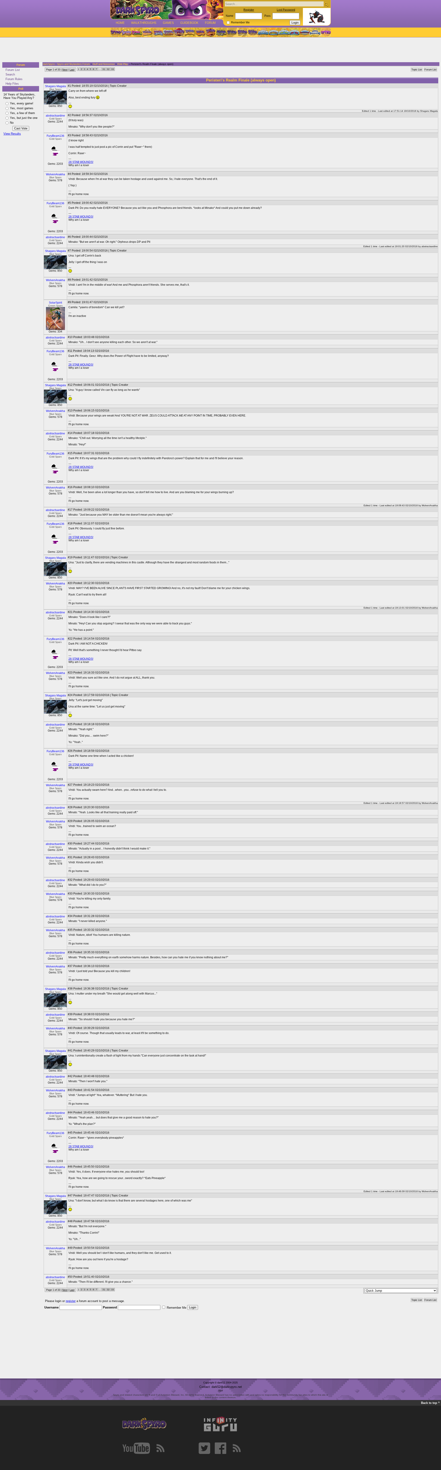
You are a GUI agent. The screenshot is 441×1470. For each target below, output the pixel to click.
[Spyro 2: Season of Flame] (168, 32)
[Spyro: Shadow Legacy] (221, 32)
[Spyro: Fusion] (200, 32)
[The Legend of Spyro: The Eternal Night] (242, 32)
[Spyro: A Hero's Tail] (210, 32)
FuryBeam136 (55, 135)
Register (248, 9)
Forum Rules (14, 79)
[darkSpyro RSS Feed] (160, 1448)
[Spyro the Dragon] (126, 32)
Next (65, 69)
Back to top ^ (430, 1403)
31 (103, 69)
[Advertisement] (219, 50)
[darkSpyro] (144, 1424)
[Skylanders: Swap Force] (284, 32)
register (71, 1301)
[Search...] (326, 4)
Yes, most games (21, 108)
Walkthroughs (143, 23)
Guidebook (189, 23)
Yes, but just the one (23, 118)
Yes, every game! (21, 103)
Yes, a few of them (22, 113)
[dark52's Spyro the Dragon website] (166, 9)
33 (112, 69)
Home (120, 23)
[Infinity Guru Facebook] (220, 1448)
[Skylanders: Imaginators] (315, 32)
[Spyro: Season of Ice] (158, 32)
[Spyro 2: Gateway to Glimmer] (136, 32)
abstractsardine (55, 115)
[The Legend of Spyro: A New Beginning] (231, 32)
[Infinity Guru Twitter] (204, 1448)
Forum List (13, 70)
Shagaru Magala (55, 86)
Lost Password (286, 9)
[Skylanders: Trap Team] (294, 32)
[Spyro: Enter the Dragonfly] (179, 32)
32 (108, 69)
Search (10, 74)
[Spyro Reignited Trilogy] (115, 32)
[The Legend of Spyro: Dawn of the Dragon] (253, 32)
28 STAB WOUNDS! (80, 162)
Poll (20, 88)
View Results (12, 133)
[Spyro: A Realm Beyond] (325, 32)
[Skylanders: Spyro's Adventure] (263, 32)
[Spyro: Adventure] (189, 32)
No (12, 122)
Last (72, 69)
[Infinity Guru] (220, 1424)
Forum (210, 23)
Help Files (12, 83)
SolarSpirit (55, 302)
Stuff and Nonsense (104, 64)
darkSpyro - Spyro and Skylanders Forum (66, 64)
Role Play (122, 64)
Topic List (416, 69)
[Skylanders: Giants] (274, 32)
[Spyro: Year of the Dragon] (147, 32)
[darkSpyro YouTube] (136, 1448)
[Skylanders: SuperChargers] (305, 32)
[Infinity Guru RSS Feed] (236, 1448)
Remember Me (240, 22)
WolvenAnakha (55, 174)
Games (168, 23)
